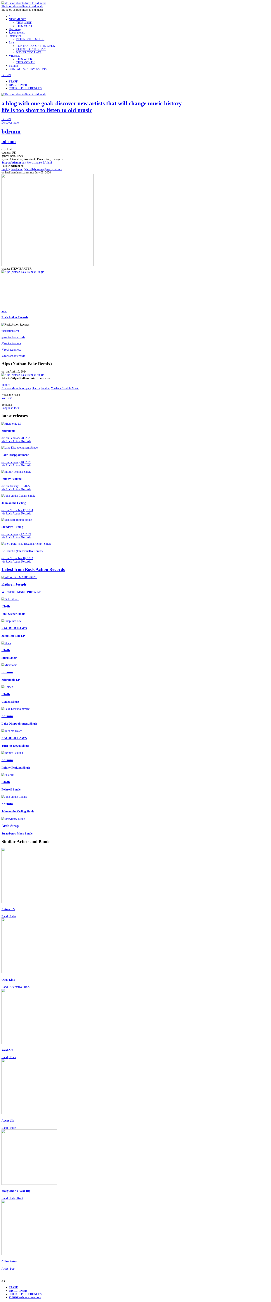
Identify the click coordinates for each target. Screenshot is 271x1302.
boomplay (25, 388)
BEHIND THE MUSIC (30, 39)
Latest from (33, 569)
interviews (15, 35)
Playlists (13, 65)
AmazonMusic (10, 388)
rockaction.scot (10, 330)
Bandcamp (17, 169)
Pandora (45, 388)
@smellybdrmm (33, 169)
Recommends (17, 32)
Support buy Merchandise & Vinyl (26, 162)
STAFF (13, 81)
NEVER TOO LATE (28, 52)
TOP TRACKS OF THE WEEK (35, 45)
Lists (11, 42)
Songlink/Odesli (10, 408)
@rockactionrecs (11, 343)
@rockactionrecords (13, 337)
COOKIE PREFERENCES (25, 88)
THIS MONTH (25, 25)
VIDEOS (14, 55)
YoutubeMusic (70, 388)
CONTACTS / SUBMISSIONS (28, 69)
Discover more (10, 122)
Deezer (36, 388)
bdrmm (11, 131)
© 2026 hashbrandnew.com (25, 1297)
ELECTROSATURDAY (31, 49)
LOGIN (6, 75)
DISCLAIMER (18, 84)
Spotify (5, 169)
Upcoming (15, 29)
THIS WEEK (24, 22)
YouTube (56, 388)
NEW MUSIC (17, 19)
